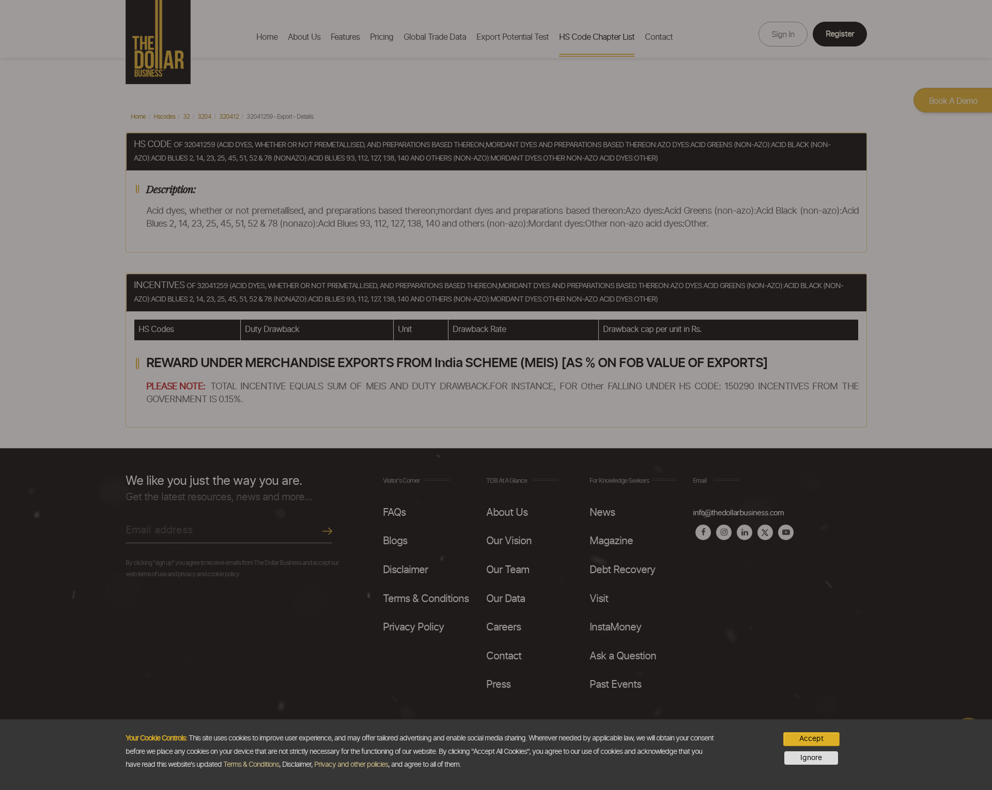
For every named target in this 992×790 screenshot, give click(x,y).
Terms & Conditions (251, 764)
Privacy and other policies (351, 764)
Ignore (811, 758)
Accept (811, 738)
